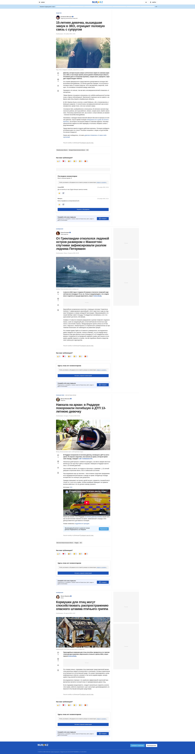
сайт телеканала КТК (85, 458)
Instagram (103, 218)
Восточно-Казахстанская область (65, 542)
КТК (71, 487)
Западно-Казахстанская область (77, 150)
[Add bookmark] (58, 91)
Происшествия (60, 395)
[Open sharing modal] (58, 85)
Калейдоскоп (59, 228)
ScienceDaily (97, 296)
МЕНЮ (43, 2)
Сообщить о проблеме (137, 745)
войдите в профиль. (102, 182)
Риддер (76, 542)
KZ (146, 2)
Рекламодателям (151, 745)
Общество (59, 13)
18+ (87, 150)
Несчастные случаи (70, 395)
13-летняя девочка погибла (93, 517)
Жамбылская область (62, 150)
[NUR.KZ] (97, 2)
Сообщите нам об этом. (87, 142)
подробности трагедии (82, 523)
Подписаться (103, 528)
